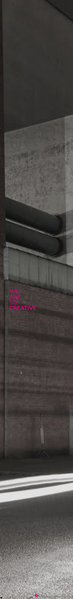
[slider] (36, 299)
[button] (1, 598)
